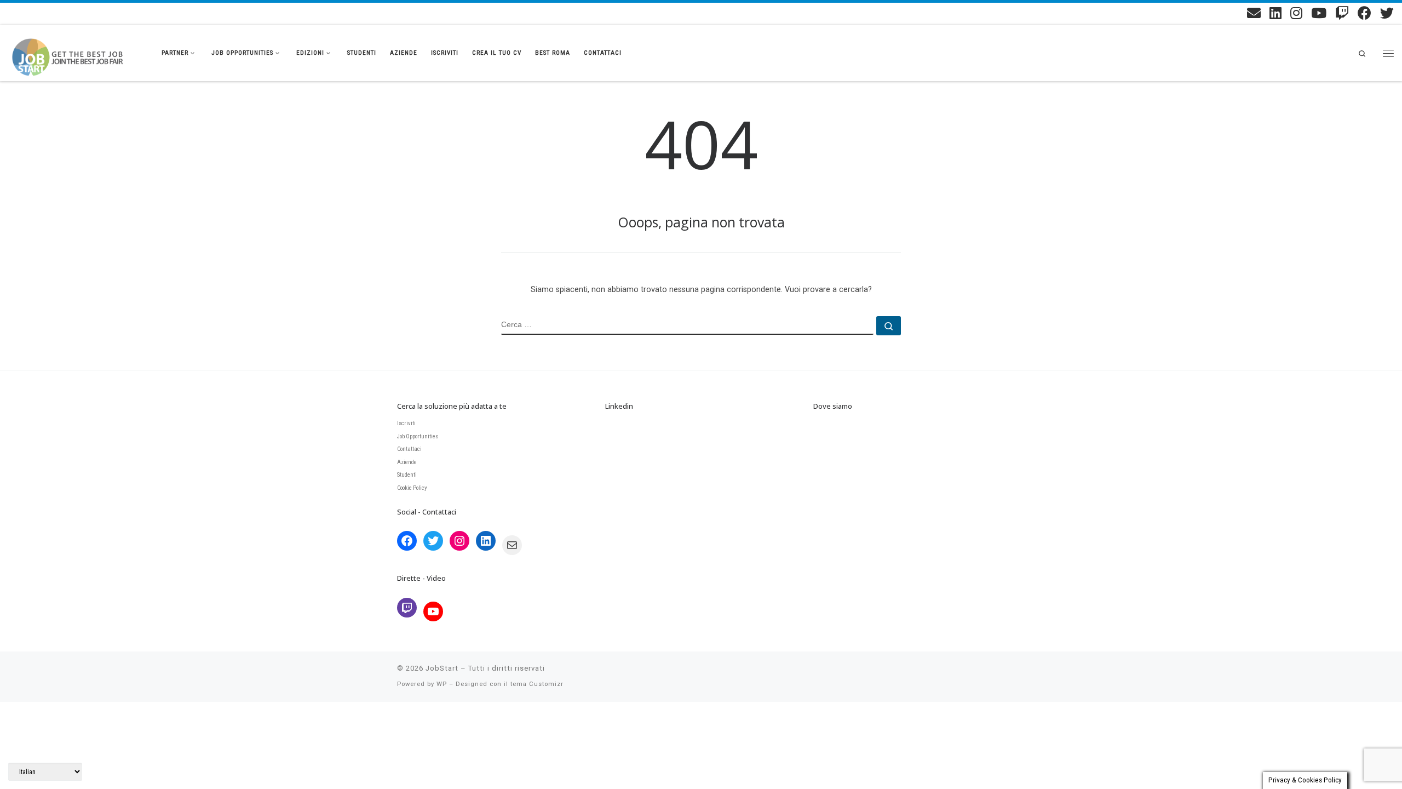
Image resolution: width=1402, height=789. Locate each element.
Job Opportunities (417, 436)
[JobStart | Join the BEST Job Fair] (76, 51)
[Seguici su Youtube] (1318, 13)
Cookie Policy (412, 487)
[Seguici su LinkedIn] (1275, 13)
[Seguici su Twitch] (1342, 13)
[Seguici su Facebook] (1364, 13)
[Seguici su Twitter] (1387, 13)
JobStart (442, 668)
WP (441, 684)
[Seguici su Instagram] (1296, 13)
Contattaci (409, 449)
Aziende (407, 462)
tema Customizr (537, 684)
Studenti (407, 474)
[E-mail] (1254, 13)
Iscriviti (406, 423)
